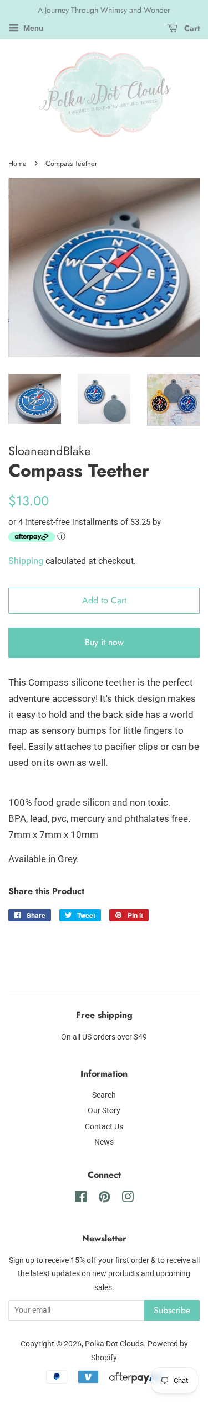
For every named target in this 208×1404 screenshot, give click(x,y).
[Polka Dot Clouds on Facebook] (80, 1199)
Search (104, 1095)
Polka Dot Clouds (114, 1344)
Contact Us (104, 1126)
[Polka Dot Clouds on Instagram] (127, 1199)
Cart (191, 28)
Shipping (25, 561)
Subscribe (172, 1310)
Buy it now (104, 642)
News (104, 1142)
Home (17, 163)
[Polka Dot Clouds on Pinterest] (104, 1199)
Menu (32, 28)
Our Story (104, 1110)
